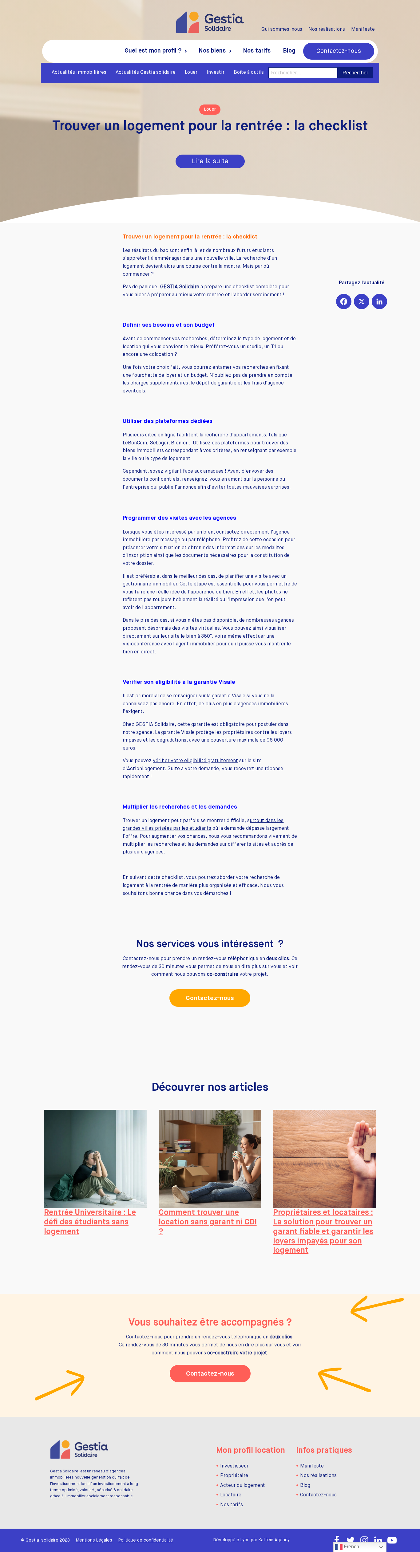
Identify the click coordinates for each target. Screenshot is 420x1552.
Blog (289, 51)
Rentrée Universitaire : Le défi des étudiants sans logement (90, 1222)
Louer (191, 72)
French (351, 1546)
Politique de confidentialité (145, 1540)
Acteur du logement (242, 1485)
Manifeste (363, 29)
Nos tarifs (257, 51)
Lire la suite (210, 161)
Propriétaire (234, 1475)
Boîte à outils (249, 72)
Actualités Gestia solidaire (146, 72)
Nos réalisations (326, 29)
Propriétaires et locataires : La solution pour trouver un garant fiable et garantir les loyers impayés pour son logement (323, 1232)
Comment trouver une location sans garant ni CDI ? (208, 1222)
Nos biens (212, 51)
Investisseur (234, 1466)
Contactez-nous (338, 51)
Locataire (230, 1495)
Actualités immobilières (79, 72)
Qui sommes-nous (281, 29)
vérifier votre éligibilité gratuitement (195, 760)
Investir (215, 72)
